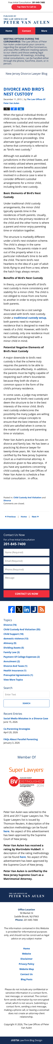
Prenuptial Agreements (18, 675)
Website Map (26, 969)
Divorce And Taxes (15, 666)
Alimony (10, 643)
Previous (10, 516)
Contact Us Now (26, 593)
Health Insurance (15, 670)
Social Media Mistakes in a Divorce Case (26, 718)
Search (26, 703)
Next (35, 516)
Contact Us (26, 974)
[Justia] (34, 609)
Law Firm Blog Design (26, 1040)
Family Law (12, 652)
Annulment (12, 661)
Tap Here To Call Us (26, 6)
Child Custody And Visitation (27, 497)
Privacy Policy (26, 964)
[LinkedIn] (26, 609)
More (44, 30)
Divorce (7, 500)
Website (26, 953)
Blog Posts (26, 979)
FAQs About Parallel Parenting (21, 739)
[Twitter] (19, 609)
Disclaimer (26, 958)
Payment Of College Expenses (22, 656)
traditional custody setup (30, 317)
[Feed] (41, 609)
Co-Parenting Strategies (17, 728)
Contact (26, 30)
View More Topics (13, 679)
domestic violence (16, 638)
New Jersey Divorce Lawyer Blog (26, 19)
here (6, 831)
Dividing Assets (14, 647)
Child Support (13, 634)
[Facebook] (11, 609)
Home (9, 30)
